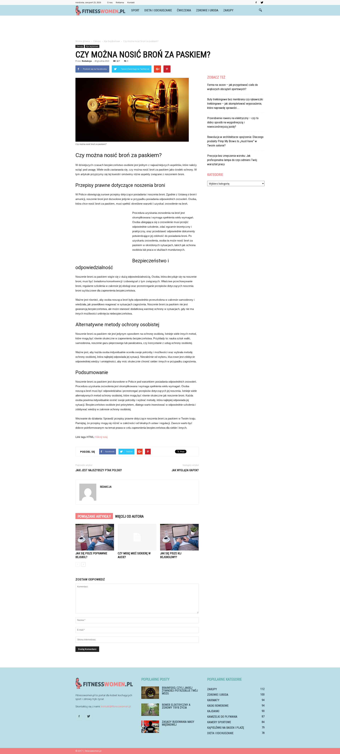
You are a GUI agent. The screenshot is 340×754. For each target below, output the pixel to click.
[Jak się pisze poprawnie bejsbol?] (94, 537)
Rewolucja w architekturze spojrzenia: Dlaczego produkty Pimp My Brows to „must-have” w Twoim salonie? (235, 141)
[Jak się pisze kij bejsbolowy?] (179, 537)
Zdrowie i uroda (207, 10)
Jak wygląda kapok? (185, 470)
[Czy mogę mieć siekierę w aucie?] (137, 537)
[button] (260, 10)
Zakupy (228, 10)
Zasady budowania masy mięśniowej (178, 723)
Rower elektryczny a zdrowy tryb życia (176, 706)
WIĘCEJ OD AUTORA (129, 516)
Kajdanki (213, 711)
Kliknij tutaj (101, 436)
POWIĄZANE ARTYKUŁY (94, 516)
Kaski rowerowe (217, 705)
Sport (135, 10)
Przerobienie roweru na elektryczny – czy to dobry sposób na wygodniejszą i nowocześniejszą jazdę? (233, 122)
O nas (109, 2)
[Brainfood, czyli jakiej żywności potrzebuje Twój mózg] (150, 692)
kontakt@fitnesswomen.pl (116, 706)
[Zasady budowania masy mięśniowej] (150, 726)
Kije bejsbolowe (92, 46)
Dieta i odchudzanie (158, 10)
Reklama (120, 2)
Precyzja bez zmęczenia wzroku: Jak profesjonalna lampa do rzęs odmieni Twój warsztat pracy (232, 160)
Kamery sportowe (219, 722)
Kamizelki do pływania (222, 716)
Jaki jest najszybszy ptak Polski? (98, 470)
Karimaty (213, 700)
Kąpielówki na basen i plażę (225, 727)
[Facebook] (256, 2)
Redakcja (87, 61)
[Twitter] (262, 2)
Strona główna (82, 41)
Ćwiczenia (184, 10)
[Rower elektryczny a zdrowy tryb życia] (150, 709)
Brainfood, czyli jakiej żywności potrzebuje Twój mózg (180, 690)
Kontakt (131, 2)
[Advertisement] (170, 28)
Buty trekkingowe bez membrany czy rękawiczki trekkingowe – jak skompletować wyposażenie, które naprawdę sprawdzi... (235, 104)
